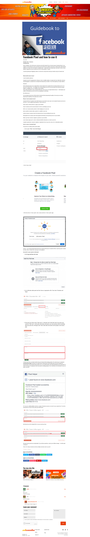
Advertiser (55, 2)
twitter (26, 454)
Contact (60, 2)
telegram (50, 454)
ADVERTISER (46, 529)
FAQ (63, 2)
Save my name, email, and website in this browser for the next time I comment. (39, 519)
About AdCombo (61, 18)
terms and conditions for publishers (63, 533)
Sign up (66, 2)
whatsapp (43, 454)
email (38, 454)
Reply (65, 489)
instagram (33, 460)
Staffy (27, 489)
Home (47, 18)
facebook (32, 454)
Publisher (50, 2)
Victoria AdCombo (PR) (32, 501)
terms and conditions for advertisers (62, 532)
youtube (39, 460)
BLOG (36, 532)
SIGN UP (36, 534)
